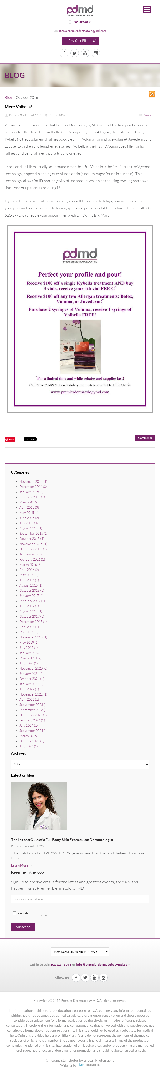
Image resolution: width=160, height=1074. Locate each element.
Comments (149, 115)
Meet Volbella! (18, 106)
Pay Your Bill (78, 41)
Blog (8, 98)
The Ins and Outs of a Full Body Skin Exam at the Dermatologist (62, 840)
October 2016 (57, 115)
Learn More (20, 865)
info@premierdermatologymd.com (82, 31)
